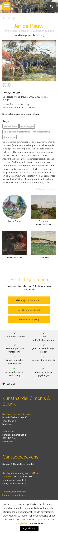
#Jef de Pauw (11, 126)
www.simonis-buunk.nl (14, 480)
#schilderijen (27, 126)
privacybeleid (21, 523)
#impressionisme (41, 131)
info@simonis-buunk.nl (14, 483)
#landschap (10, 137)
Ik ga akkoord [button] (29, 528)
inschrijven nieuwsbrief (15, 491)
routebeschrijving (30, 319)
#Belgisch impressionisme (17, 131)
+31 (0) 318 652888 (29, 309)
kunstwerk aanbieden (14, 495)
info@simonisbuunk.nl (30, 300)
